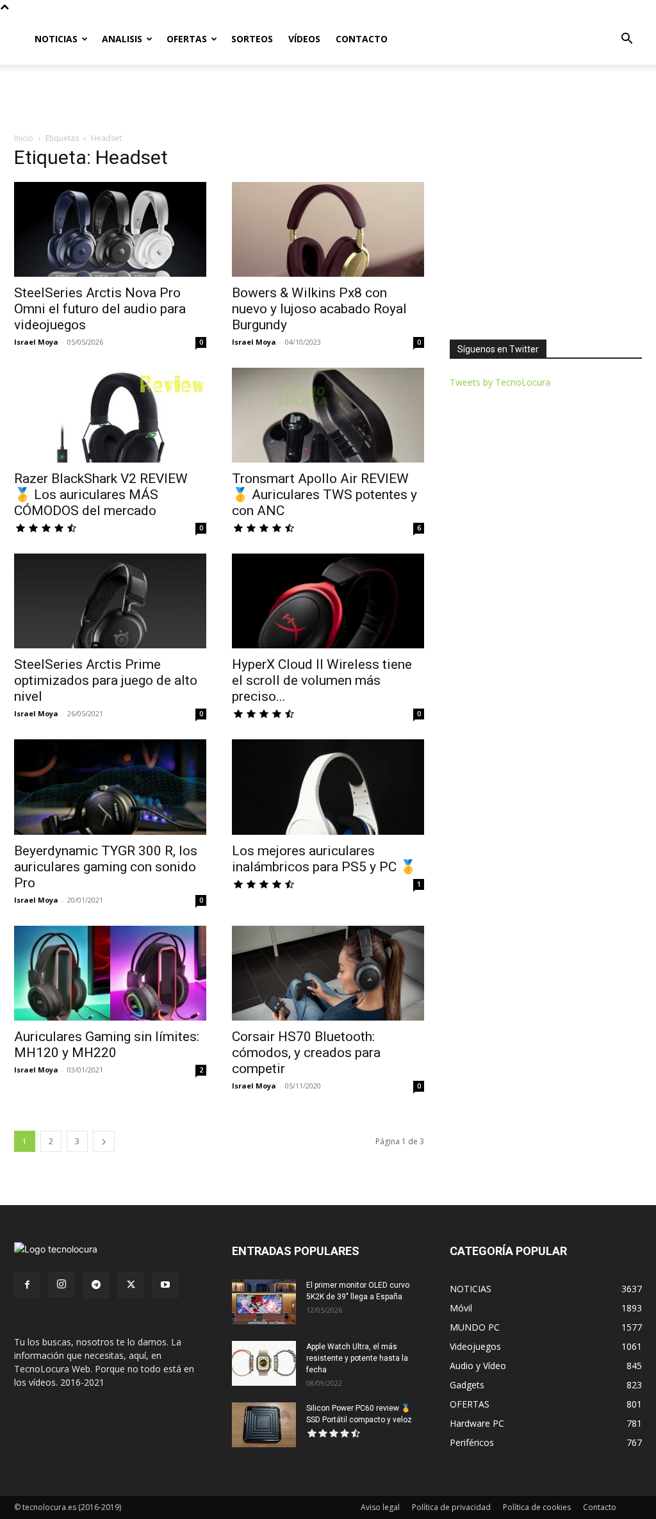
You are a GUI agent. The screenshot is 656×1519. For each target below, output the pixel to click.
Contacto (599, 1507)
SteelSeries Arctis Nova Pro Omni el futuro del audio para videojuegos (100, 309)
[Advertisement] (328, 99)
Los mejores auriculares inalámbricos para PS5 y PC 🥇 (324, 858)
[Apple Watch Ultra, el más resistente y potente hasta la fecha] (264, 1363)
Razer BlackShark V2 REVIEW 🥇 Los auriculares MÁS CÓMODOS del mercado (101, 494)
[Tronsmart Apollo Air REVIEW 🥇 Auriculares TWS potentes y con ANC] (328, 415)
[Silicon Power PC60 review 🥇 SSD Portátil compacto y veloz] (264, 1424)
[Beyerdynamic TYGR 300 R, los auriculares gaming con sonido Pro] (110, 786)
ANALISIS (122, 39)
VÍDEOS (304, 39)
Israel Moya (36, 342)
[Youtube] (165, 1285)
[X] (131, 1285)
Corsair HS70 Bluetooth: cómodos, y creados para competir (306, 1052)
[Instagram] (61, 1284)
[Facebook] (27, 1285)
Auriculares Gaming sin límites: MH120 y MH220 (106, 1044)
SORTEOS (252, 39)
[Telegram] (96, 1285)
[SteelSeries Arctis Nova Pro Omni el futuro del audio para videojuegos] (110, 229)
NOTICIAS (56, 39)
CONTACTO (362, 39)
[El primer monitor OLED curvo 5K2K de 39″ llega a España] (264, 1301)
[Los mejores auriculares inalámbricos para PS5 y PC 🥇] (328, 786)
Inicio (23, 138)
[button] (626, 40)
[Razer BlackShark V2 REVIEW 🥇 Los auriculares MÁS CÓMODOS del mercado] (110, 415)
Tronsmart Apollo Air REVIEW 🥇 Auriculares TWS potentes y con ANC (324, 494)
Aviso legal (380, 1507)
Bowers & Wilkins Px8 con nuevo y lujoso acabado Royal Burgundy (319, 309)
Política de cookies (537, 1507)
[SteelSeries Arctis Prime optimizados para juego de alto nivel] (110, 601)
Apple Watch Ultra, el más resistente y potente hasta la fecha (357, 1358)
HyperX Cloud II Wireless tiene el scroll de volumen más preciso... (322, 680)
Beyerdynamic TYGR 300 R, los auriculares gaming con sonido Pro (105, 867)
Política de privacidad (451, 1507)
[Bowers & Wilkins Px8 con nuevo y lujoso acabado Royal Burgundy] (328, 229)
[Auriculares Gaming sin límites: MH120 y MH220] (110, 973)
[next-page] (104, 1141)
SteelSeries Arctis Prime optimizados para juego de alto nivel (105, 680)
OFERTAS (187, 39)
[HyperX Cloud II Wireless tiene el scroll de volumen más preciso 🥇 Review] (328, 601)
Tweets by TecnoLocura (500, 382)
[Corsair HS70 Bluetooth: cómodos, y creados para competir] (328, 973)
